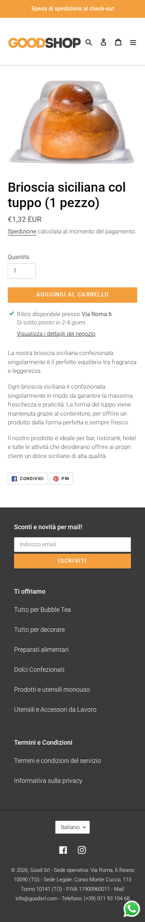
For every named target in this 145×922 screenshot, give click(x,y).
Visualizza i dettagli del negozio (56, 333)
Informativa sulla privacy (48, 780)
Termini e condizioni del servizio (57, 760)
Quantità (18, 257)
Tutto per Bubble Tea (42, 609)
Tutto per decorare (39, 629)
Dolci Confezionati (39, 669)
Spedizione (22, 231)
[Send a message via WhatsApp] (131, 908)
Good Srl (40, 870)
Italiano (70, 827)
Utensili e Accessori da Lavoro (55, 709)
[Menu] (133, 41)
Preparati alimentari (41, 649)
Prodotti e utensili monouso (52, 689)
